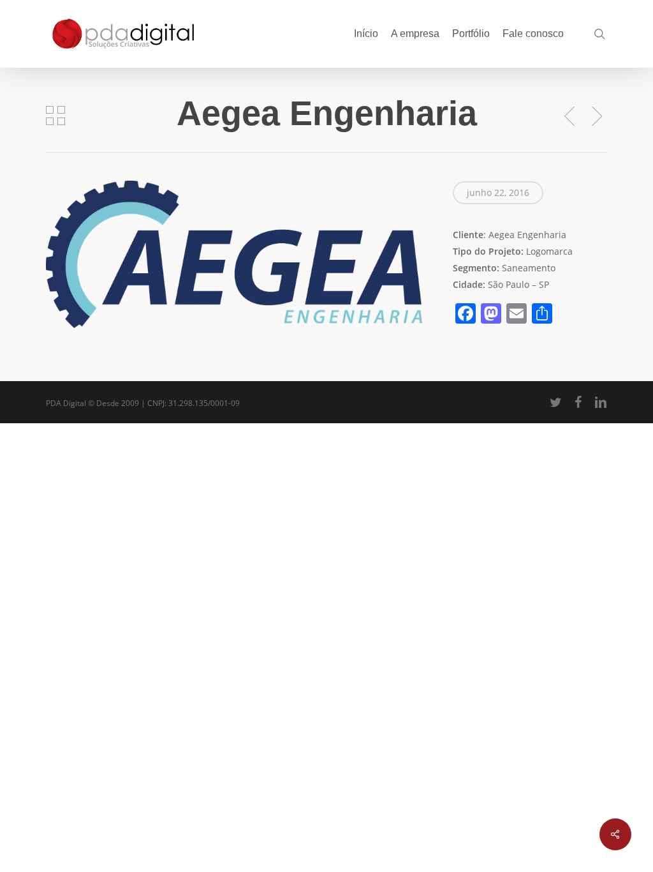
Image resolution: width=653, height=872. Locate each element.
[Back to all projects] (55, 115)
